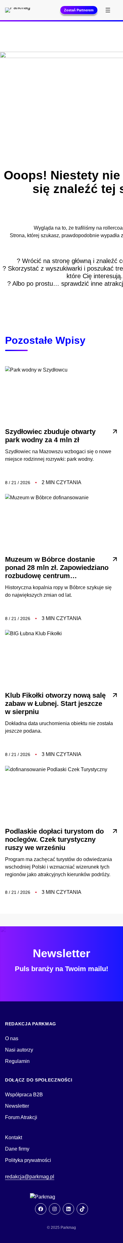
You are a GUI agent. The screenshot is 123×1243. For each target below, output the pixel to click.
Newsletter (17, 1106)
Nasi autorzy (19, 1049)
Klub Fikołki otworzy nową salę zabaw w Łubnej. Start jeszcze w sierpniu (55, 703)
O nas (11, 1038)
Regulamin (17, 1061)
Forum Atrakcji (21, 1117)
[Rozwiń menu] (108, 10)
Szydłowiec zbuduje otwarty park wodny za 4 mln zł (50, 436)
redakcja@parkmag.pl (29, 1176)
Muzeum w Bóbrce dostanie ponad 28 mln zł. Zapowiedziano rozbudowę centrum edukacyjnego (56, 567)
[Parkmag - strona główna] (61, 1197)
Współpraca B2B (24, 1094)
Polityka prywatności (28, 1160)
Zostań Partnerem (79, 10)
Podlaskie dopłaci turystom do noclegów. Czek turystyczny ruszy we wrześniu (54, 839)
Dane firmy (17, 1149)
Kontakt (13, 1137)
